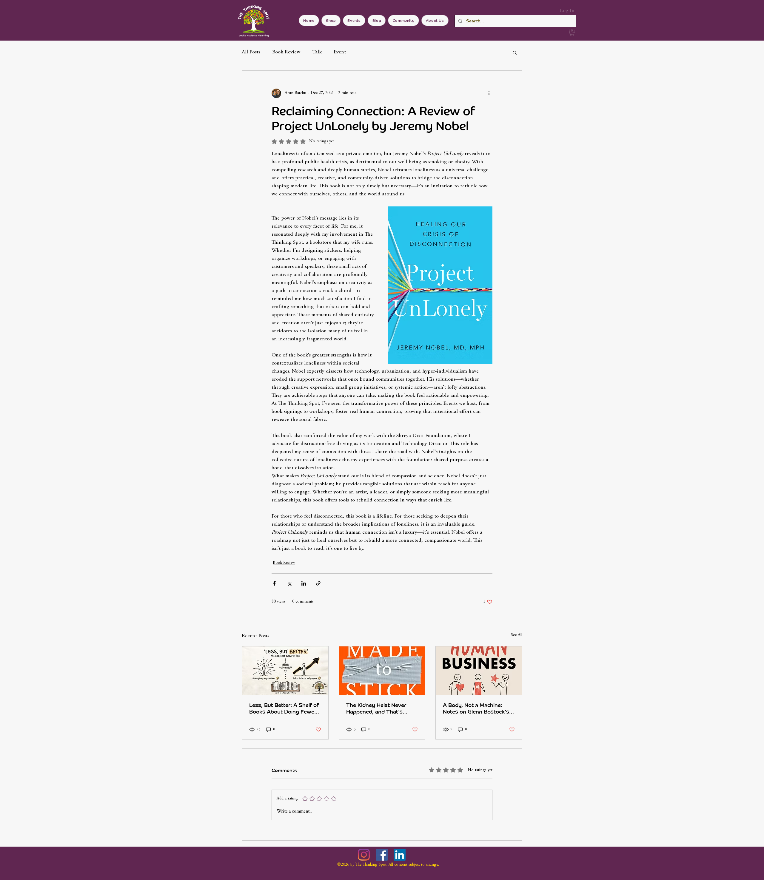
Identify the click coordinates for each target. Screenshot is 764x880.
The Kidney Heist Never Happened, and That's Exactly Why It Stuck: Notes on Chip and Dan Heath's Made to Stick (382, 708)
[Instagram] (364, 855)
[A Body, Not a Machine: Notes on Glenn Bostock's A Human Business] (479, 670)
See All (516, 635)
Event (340, 52)
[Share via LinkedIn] (303, 583)
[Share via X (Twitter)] (289, 583)
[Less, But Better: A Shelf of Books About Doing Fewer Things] (285, 670)
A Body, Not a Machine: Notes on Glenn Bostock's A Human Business (479, 708)
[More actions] (488, 93)
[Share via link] (318, 583)
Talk (317, 52)
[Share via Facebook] (274, 583)
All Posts (251, 52)
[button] (572, 32)
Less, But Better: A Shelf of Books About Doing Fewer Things (284, 708)
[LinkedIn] (400, 855)
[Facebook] (382, 855)
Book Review (286, 52)
